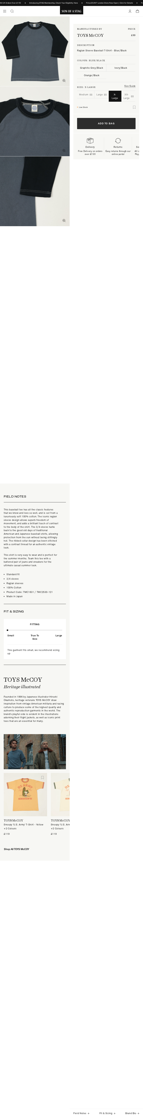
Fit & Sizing (105, 1113)
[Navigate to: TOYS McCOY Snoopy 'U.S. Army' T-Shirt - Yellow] (25, 794)
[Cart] (137, 11)
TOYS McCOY (90, 35)
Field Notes (79, 1113)
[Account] (130, 11)
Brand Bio (130, 1113)
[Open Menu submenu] (4, 11)
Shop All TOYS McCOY (16, 849)
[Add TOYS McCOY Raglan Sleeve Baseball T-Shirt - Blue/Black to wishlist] (134, 107)
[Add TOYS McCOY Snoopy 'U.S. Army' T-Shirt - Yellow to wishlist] (42, 777)
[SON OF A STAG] (71, 11)
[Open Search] (12, 11)
